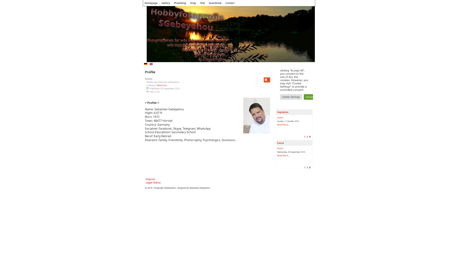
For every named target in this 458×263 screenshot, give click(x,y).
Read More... (283, 124)
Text (202, 3)
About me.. (162, 85)
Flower (280, 117)
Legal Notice (153, 182)
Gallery (166, 3)
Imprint (150, 179)
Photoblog (180, 3)
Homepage (151, 3)
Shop (193, 3)
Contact (230, 3)
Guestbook (215, 3)
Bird (279, 148)
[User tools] (267, 80)
